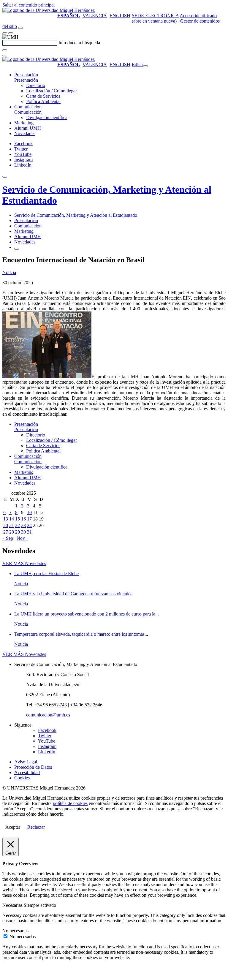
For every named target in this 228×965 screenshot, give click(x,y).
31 (29, 531)
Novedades (24, 133)
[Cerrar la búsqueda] (4, 55)
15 (17, 518)
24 (29, 525)
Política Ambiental (43, 101)
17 (29, 518)
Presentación (26, 74)
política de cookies (70, 803)
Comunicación (28, 106)
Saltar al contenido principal (28, 4)
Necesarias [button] (13, 905)
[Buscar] (4, 50)
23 (23, 525)
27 (5, 531)
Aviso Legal (25, 761)
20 (5, 525)
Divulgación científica (46, 117)
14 (11, 518)
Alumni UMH (27, 128)
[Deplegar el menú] (16, 249)
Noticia (9, 272)
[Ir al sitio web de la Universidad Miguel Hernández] (48, 10)
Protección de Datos (33, 767)
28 (11, 531)
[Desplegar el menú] (10, 33)
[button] (26, 80)
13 (5, 518)
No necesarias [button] (15, 930)
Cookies (22, 777)
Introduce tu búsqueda (79, 42)
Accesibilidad (27, 772)
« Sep (7, 538)
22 (17, 525)
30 (23, 531)
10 (29, 512)
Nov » (22, 538)
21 (11, 525)
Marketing (24, 122)
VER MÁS (24, 563)
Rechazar (36, 827)
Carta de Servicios (43, 96)
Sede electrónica (155, 15)
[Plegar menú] (145, 66)
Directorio (35, 85)
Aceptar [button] (12, 827)
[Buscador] (20, 28)
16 (23, 518)
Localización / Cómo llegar (51, 90)
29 (17, 531)
